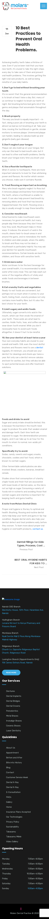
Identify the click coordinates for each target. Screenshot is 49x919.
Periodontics (12, 711)
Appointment (12, 752)
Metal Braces (12, 716)
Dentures (10, 691)
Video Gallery (12, 841)
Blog (8, 767)
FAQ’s (8, 797)
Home (9, 807)
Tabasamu (11, 831)
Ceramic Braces (13, 726)
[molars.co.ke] (15, 6)
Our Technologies (14, 817)
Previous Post (26, 549)
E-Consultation (13, 792)
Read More (11, 673)
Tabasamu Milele (13, 836)
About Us (10, 748)
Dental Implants (13, 696)
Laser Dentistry (13, 731)
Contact (10, 772)
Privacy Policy (12, 822)
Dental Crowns (13, 706)
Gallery (9, 802)
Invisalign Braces (14, 721)
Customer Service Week (17, 777)
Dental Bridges (13, 701)
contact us (37, 529)
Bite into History (14, 762)
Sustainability (12, 826)
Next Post (39, 567)
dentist (39, 347)
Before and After (14, 757)
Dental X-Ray (12, 782)
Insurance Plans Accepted (18, 812)
